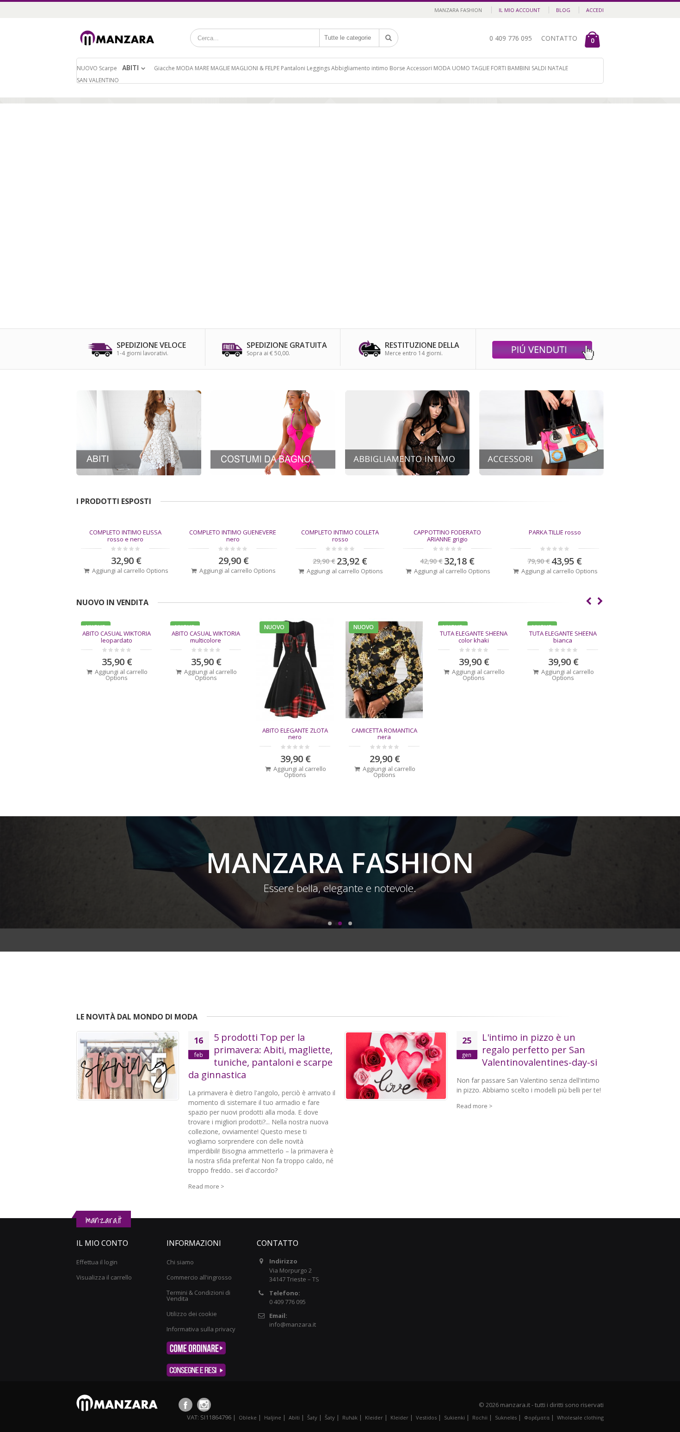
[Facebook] (185, 1405)
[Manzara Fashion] (119, 29)
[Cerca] (388, 38)
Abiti (130, 68)
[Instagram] (204, 1405)
